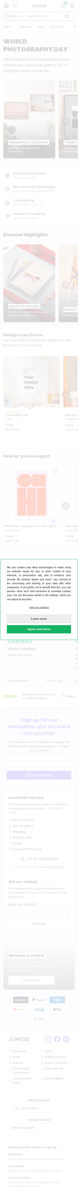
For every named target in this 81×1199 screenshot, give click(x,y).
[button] (39, 608)
